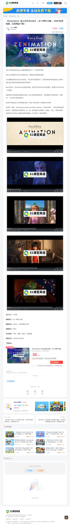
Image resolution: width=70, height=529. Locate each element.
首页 (6, 16)
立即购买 (56, 362)
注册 (41, 470)
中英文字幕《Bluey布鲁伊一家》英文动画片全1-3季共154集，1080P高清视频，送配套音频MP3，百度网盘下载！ (24, 450)
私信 (62, 28)
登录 (30, 470)
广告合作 (21, 519)
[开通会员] (66, 517)
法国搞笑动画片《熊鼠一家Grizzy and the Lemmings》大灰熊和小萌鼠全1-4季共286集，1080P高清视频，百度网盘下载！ (55, 450)
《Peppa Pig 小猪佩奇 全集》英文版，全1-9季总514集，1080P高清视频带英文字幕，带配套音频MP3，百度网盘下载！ (55, 434)
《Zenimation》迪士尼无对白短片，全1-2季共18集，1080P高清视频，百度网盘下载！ (34, 22)
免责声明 (15, 519)
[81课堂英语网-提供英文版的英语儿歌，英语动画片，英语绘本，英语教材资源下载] (13, 511)
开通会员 (58, 3)
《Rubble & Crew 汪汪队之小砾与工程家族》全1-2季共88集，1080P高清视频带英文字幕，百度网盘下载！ (24, 434)
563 (20, 405)
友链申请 (8, 519)
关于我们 (28, 519)
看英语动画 (12, 16)
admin (12, 27)
